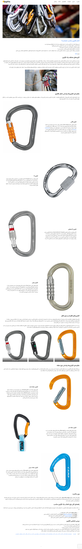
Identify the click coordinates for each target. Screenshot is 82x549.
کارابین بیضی (57, 534)
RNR (76, 54)
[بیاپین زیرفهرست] (76, 1)
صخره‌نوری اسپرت (68, 516)
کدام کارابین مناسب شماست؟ (70, 41)
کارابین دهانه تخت (51, 534)
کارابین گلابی (27, 534)
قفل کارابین (65, 534)
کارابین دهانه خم (45, 534)
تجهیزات (74, 534)
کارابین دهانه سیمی (37, 534)
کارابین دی (32, 534)
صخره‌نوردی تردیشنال (68, 514)
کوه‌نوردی (17, 534)
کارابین (61, 534)
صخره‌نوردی (70, 534)
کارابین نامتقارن (22, 534)
